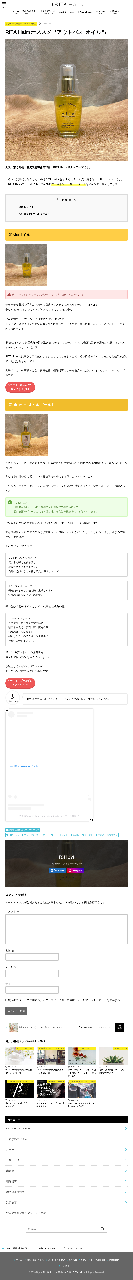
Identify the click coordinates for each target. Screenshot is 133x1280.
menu (72, 12)
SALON (62, 12)
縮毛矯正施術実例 (16, 1191)
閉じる (72, 200)
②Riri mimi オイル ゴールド (34, 213)
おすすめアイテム (16, 1139)
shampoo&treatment (18, 1128)
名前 (9, 950)
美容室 (101, 835)
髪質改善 (113, 835)
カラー (10, 1149)
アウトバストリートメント (36, 835)
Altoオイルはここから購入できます (20, 387)
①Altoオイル (26, 207)
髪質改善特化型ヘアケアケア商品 (21, 23)
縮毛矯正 (89, 835)
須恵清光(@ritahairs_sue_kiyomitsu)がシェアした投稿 (47, 816)
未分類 (10, 1170)
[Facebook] (57, 870)
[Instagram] (75, 870)
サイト (9, 983)
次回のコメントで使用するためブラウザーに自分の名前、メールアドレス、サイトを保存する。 (65, 1000)
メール (11, 967)
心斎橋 (76, 835)
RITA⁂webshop (85, 12)
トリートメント (61, 835)
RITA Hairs (14, 835)
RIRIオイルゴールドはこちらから (20, 682)
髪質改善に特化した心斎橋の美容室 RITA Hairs (60, 1272)
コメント (12, 911)
